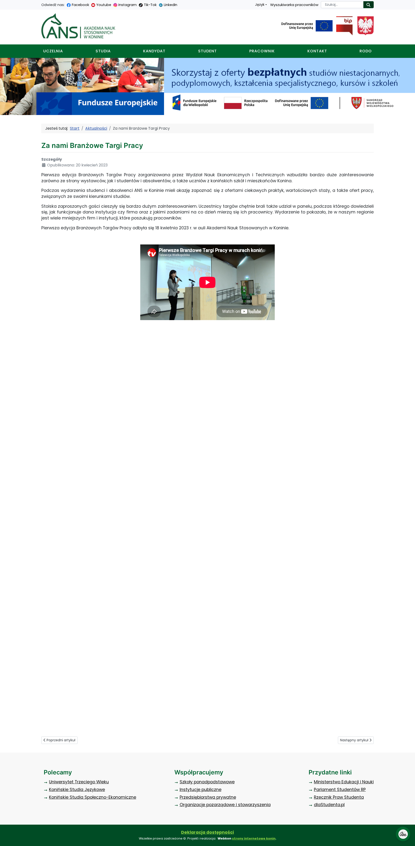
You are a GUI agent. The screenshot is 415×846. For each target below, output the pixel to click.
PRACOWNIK (262, 51)
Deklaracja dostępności (207, 832)
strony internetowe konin (253, 838)
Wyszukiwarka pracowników (294, 4)
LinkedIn (170, 4)
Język (259, 4)
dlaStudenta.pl (329, 805)
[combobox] (342, 4)
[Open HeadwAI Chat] (403, 834)
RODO (366, 51)
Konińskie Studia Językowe (77, 789)
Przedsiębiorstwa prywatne (208, 797)
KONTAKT (317, 51)
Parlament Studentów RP (340, 789)
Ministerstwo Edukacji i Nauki (344, 782)
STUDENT (207, 51)
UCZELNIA (53, 51)
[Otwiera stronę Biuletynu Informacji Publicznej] (343, 26)
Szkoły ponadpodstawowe (207, 782)
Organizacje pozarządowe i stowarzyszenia (225, 805)
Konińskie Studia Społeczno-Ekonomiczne (92, 797)
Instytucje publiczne (200, 789)
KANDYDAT (154, 51)
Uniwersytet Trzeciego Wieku (79, 782)
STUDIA (103, 51)
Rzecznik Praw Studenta (339, 797)
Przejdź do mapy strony (3, 4)
